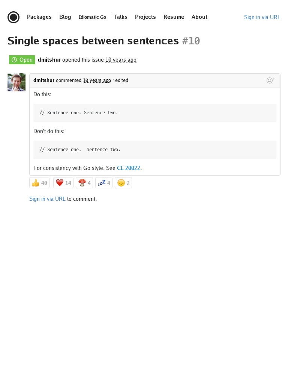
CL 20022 (128, 168)
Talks (121, 17)
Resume (174, 17)
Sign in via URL (262, 17)
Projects (145, 17)
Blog (65, 17)
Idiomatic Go (92, 17)
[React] (271, 80)
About (199, 17)
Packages (39, 17)
